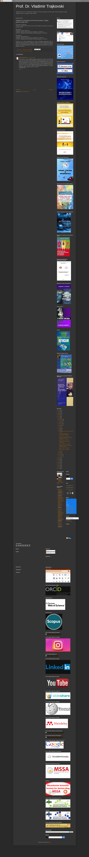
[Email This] (35, 49)
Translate (70, 521)
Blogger (49, 842)
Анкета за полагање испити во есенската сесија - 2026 (60, 524)
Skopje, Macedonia (69, 486)
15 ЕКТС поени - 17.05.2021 (64, 448)
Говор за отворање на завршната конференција (60, 490)
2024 (59, 413)
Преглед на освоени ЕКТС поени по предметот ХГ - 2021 (65, 438)
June (60, 428)
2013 (59, 468)
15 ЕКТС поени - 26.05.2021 (64, 440)
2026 (59, 410)
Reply (20, 69)
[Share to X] (37, 49)
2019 (59, 459)
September (61, 423)
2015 (59, 465)
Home (35, 89)
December (61, 419)
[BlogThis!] (36, 49)
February (60, 454)
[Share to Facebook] (38, 49)
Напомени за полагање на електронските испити (64, 434)
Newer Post (18, 89)
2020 (59, 457)
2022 (59, 416)
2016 (59, 463)
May (60, 429)
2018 (59, 460)
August (60, 425)
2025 (59, 411)
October (60, 422)
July (60, 426)
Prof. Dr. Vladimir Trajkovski (40, 6)
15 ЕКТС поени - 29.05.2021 (64, 436)
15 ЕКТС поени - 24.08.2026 (61, 494)
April (60, 451)
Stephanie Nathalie (22, 57)
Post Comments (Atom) (25, 91)
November (61, 420)
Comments (49, 552)
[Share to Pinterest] (40, 49)
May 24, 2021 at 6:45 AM (30, 57)
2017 (59, 462)
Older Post (51, 89)
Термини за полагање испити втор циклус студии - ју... (65, 446)
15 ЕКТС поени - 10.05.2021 (64, 449)
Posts (48, 550)
